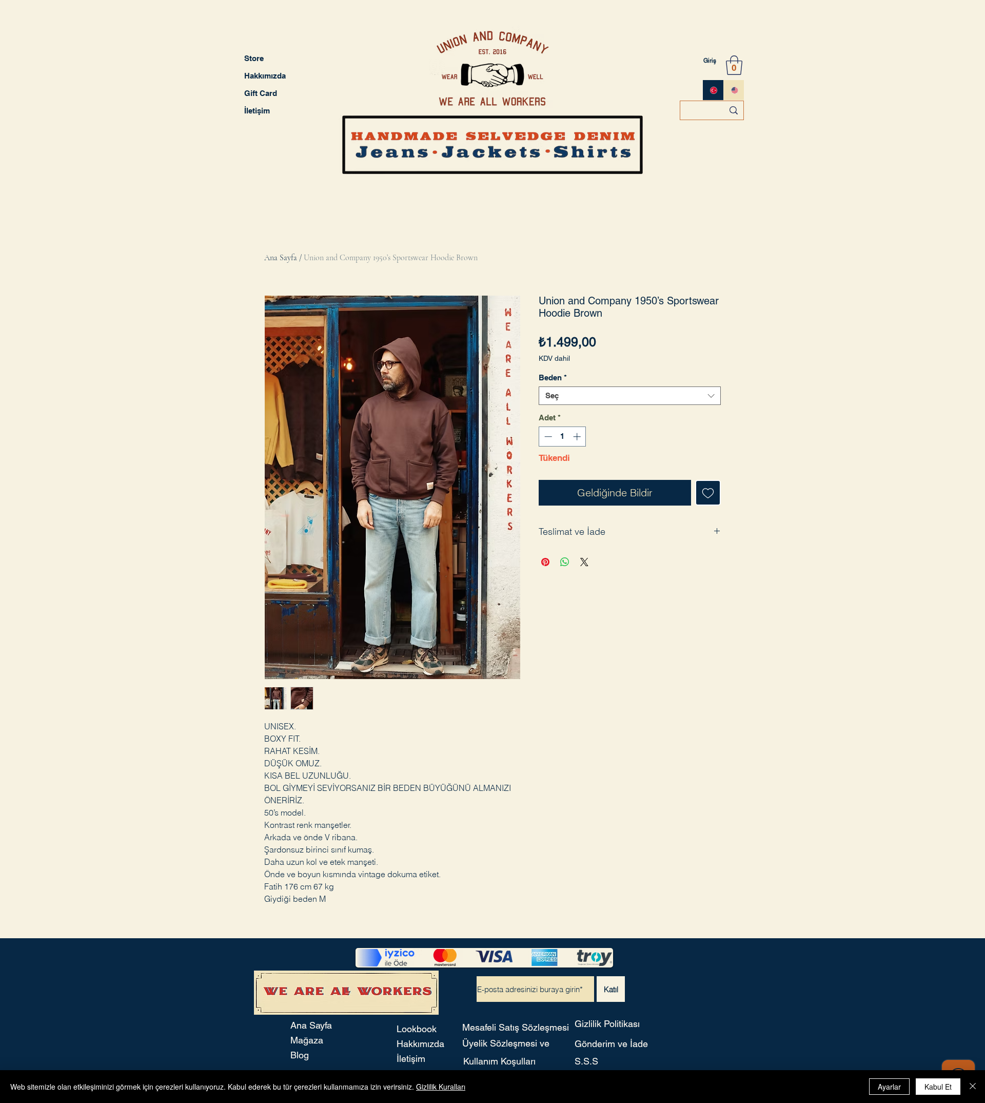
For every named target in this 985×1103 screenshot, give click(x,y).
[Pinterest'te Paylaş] (545, 562)
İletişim (257, 110)
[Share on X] (584, 562)
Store (254, 58)
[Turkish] (713, 90)
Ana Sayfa (280, 258)
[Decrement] (547, 436)
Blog (299, 1055)
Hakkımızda (265, 75)
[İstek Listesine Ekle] (708, 493)
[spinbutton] (562, 436)
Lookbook (417, 1028)
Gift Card (260, 93)
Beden (553, 377)
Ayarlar (889, 1086)
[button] (734, 65)
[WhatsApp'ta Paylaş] (565, 562)
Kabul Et (938, 1086)
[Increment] (578, 436)
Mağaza (306, 1040)
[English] (733, 90)
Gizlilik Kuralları (440, 1086)
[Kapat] (973, 1086)
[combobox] (630, 395)
